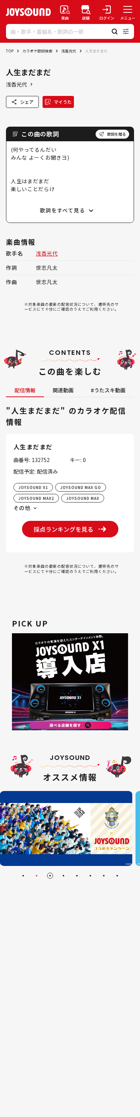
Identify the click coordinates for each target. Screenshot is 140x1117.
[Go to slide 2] (36, 875)
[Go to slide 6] (90, 875)
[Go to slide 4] (63, 875)
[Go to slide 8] (117, 875)
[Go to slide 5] (77, 875)
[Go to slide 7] (104, 875)
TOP (9, 50)
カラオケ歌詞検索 (37, 50)
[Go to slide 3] (50, 875)
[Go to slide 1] (23, 875)
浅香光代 (68, 50)
